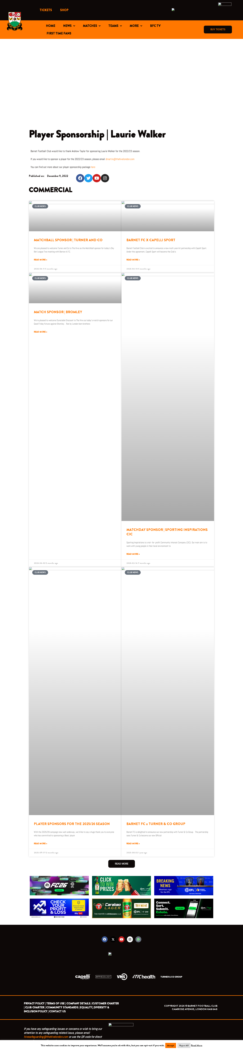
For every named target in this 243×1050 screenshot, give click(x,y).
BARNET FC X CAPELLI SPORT (150, 240)
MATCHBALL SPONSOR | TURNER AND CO (68, 240)
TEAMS (113, 26)
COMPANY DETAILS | (78, 1003)
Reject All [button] (183, 1045)
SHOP (64, 10)
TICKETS (46, 10)
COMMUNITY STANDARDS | (62, 1007)
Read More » (40, 259)
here (93, 167)
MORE (134, 26)
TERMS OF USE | (56, 1003)
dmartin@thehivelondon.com (120, 159)
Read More (196, 1045)
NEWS (67, 26)
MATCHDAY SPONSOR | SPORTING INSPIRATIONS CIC (167, 532)
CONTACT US (57, 1011)
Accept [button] (170, 1045)
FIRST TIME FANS (59, 33)
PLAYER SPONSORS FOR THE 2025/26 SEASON (72, 823)
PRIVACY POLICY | (35, 1003)
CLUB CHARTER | (35, 1007)
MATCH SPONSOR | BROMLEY (58, 312)
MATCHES (90, 26)
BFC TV (155, 26)
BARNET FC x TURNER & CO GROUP (155, 823)
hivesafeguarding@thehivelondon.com (46, 1037)
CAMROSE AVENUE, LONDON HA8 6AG (194, 1009)
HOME (50, 26)
